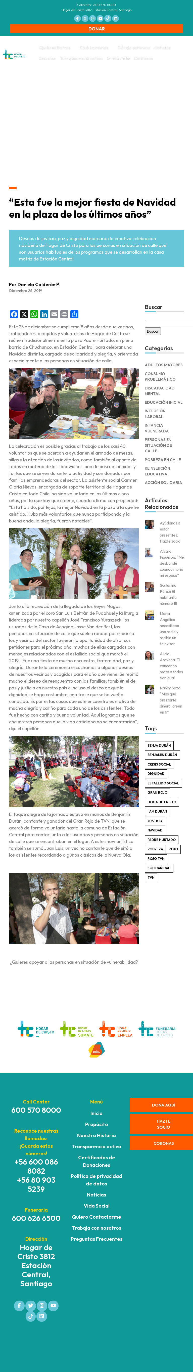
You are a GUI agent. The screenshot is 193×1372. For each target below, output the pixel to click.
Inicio (96, 1113)
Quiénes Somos (55, 48)
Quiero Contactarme (96, 1217)
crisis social (159, 764)
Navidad (155, 830)
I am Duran (157, 811)
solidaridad (159, 868)
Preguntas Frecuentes (96, 1239)
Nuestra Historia (96, 1135)
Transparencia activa (81, 58)
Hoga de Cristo (162, 802)
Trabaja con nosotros (96, 1228)
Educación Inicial (164, 402)
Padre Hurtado (162, 840)
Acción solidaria (163, 482)
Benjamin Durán (162, 755)
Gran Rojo (157, 792)
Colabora (143, 58)
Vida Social (97, 1206)
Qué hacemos (94, 48)
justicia (155, 821)
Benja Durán (159, 745)
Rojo (173, 849)
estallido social (163, 783)
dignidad (156, 774)
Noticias (162, 48)
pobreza (155, 849)
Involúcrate (118, 58)
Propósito (96, 1124)
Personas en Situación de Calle (158, 445)
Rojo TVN (156, 859)
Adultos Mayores (164, 365)
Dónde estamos (134, 48)
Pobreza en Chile (163, 459)
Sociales (47, 58)
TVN (151, 877)
